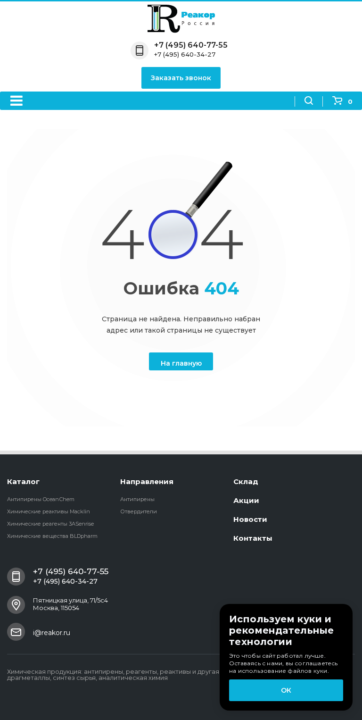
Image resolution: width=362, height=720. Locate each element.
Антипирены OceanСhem (40, 499)
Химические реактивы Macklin (48, 511)
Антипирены (137, 499)
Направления (146, 481)
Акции (246, 500)
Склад (245, 481)
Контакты (252, 538)
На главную (181, 363)
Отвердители (138, 511)
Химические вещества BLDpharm (52, 536)
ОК (286, 690)
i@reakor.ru (51, 632)
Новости (250, 519)
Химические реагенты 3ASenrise (50, 523)
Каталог (23, 481)
